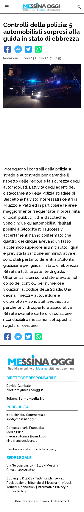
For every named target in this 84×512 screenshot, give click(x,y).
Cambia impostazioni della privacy (31, 449)
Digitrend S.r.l (59, 501)
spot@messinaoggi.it (21, 419)
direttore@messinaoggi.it (24, 390)
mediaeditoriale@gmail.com (26, 436)
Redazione (11, 58)
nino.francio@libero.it (21, 440)
